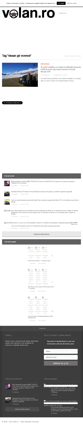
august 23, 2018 (24, 194)
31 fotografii (32, 320)
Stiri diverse (45, 64)
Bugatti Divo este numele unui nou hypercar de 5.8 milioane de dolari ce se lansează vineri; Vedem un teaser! (43, 213)
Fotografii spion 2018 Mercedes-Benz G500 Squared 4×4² (40, 317)
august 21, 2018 (24, 216)
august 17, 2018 (24, 228)
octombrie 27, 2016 (60, 75)
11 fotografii (32, 263)
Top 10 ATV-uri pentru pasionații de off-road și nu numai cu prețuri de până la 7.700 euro (63, 390)
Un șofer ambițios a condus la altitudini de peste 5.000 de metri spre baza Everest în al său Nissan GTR (61, 69)
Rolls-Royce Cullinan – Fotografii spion (39, 260)
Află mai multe (72, 3)
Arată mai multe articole (41, 234)
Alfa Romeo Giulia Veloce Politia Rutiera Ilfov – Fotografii (41, 287)
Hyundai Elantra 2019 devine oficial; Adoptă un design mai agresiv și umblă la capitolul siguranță (41, 191)
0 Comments (45, 75)
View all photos (41, 263)
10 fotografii (32, 291)
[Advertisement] (41, 37)
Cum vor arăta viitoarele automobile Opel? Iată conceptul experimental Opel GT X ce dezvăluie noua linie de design (45, 201)
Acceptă (61, 3)
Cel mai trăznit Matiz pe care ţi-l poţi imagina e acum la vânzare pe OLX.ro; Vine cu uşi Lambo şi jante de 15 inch (64, 409)
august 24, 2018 (24, 185)
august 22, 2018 (24, 204)
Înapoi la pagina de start (73, 56)
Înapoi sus (42, 328)
